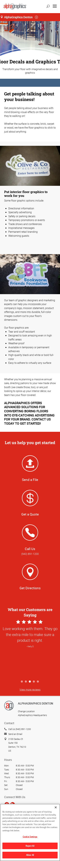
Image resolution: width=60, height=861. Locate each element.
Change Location (26, 711)
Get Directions (30, 588)
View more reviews (30, 689)
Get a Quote (30, 514)
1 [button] (22, 681)
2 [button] (26, 681)
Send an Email (15, 734)
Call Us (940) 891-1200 (19, 729)
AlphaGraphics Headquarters (32, 715)
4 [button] (34, 681)
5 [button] (38, 681)
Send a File (30, 479)
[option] (30, 649)
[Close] (55, 807)
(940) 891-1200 (30, 554)
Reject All (30, 845)
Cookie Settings (30, 836)
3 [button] (30, 681)
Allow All (30, 854)
